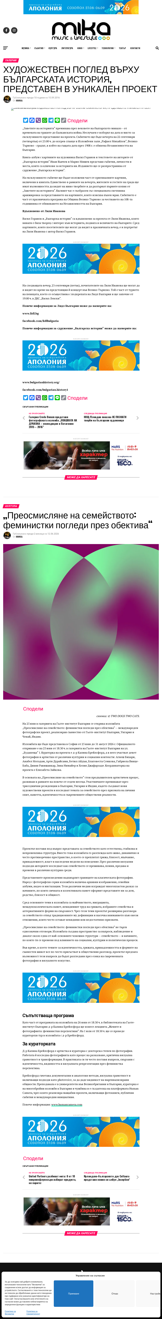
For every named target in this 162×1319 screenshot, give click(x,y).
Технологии (108, 48)
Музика (25, 48)
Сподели (77, 120)
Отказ (115, 1293)
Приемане (73, 1293)
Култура (53, 48)
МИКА (19, 100)
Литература (67, 48)
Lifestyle (92, 48)
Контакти (135, 48)
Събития (38, 48)
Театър (122, 48)
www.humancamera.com (66, 1104)
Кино (79, 48)
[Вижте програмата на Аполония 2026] (81, 13)
